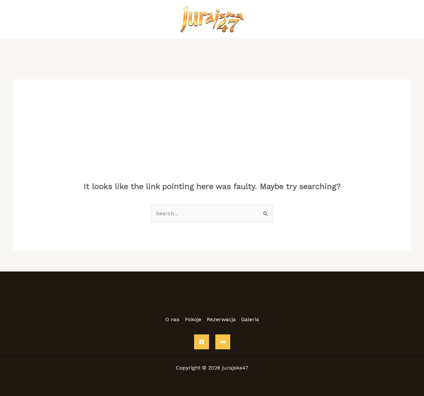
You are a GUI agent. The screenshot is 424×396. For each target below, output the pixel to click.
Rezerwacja (223, 48)
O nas (164, 48)
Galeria (258, 48)
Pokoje (190, 48)
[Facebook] (201, 341)
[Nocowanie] (222, 341)
